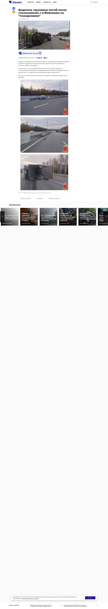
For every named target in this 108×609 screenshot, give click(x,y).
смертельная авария (54, 198)
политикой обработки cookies (30, 598)
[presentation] (2, 216)
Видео (38, 2)
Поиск (95, 2)
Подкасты (47, 2)
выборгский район (26, 198)
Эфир (55, 2)
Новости (30, 2)
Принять (90, 597)
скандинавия (39, 198)
